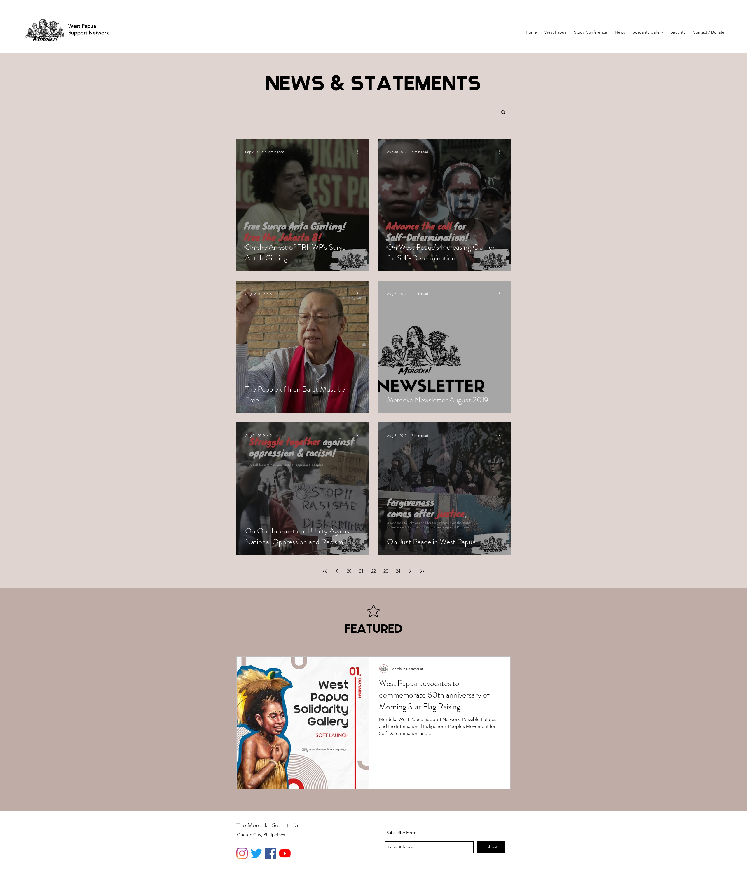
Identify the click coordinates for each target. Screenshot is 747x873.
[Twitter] (256, 853)
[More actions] (359, 151)
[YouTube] (285, 853)
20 (349, 571)
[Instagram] (242, 853)
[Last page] (422, 571)
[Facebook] (270, 853)
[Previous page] (336, 571)
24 (398, 571)
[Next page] (410, 571)
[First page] (324, 571)
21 (361, 571)
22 (373, 571)
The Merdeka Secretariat (268, 825)
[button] (503, 112)
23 (385, 571)
